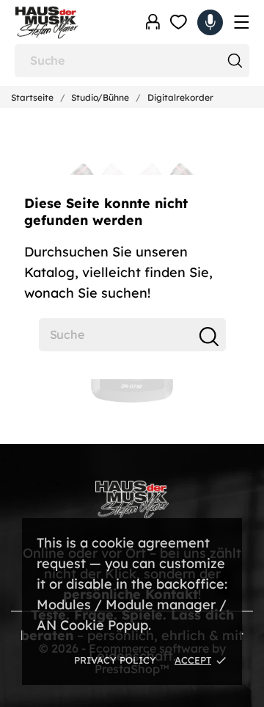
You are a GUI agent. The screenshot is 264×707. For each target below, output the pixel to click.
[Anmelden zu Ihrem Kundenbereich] (153, 22)
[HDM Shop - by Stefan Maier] (66, 22)
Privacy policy (115, 660)
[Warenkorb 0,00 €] (210, 22)
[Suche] (234, 60)
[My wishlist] (178, 22)
